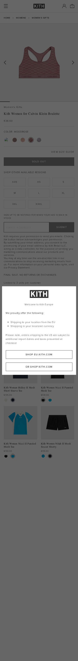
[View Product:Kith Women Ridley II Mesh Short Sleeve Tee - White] (5, 400)
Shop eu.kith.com (39, 354)
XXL (14, 204)
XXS (14, 182)
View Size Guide (62, 152)
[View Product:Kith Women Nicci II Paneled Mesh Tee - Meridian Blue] (50, 400)
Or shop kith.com (39, 366)
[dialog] (39, 330)
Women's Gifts (40, 17)
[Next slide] (73, 62)
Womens (21, 17)
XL (63, 193)
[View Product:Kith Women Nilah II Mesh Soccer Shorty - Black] (50, 456)
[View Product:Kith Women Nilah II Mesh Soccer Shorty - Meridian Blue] (43, 456)
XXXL (39, 204)
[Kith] (39, 6)
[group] (39, 62)
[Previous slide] (5, 62)
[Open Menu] (6, 6)
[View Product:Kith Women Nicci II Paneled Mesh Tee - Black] (43, 400)
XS (39, 182)
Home (7, 17)
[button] (15, 101)
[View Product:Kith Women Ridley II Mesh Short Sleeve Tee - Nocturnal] (12, 400)
